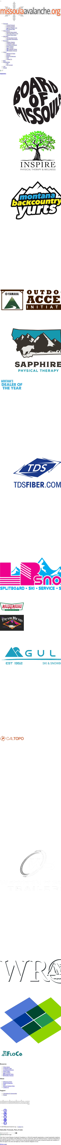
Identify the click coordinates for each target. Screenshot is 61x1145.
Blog (4, 60)
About (4, 52)
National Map (11, 29)
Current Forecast (10, 25)
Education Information (12, 39)
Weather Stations (10, 42)
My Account (9, 65)
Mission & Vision (10, 53)
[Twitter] (5, 1113)
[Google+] (5, 1123)
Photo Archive (10, 46)
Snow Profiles (9, 48)
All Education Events (11, 38)
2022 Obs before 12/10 (12, 33)
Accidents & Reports (11, 45)
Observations (6, 30)
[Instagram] (5, 1116)
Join (7, 63)
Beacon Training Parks (9, 1086)
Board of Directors (11, 56)
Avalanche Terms (12, 49)
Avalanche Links (10, 43)
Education (5, 36)
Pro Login (4, 1144)
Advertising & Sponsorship (10, 1093)
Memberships (6, 62)
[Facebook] (5, 1110)
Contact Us (9, 59)
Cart (4, 66)
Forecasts (5, 23)
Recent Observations (11, 32)
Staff (7, 57)
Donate (5, 67)
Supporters (3, 73)
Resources (5, 40)
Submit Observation (11, 35)
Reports (8, 55)
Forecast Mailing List (11, 28)
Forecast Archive (10, 26)
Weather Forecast (12, 50)
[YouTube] (5, 1120)
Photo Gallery (6, 1071)
